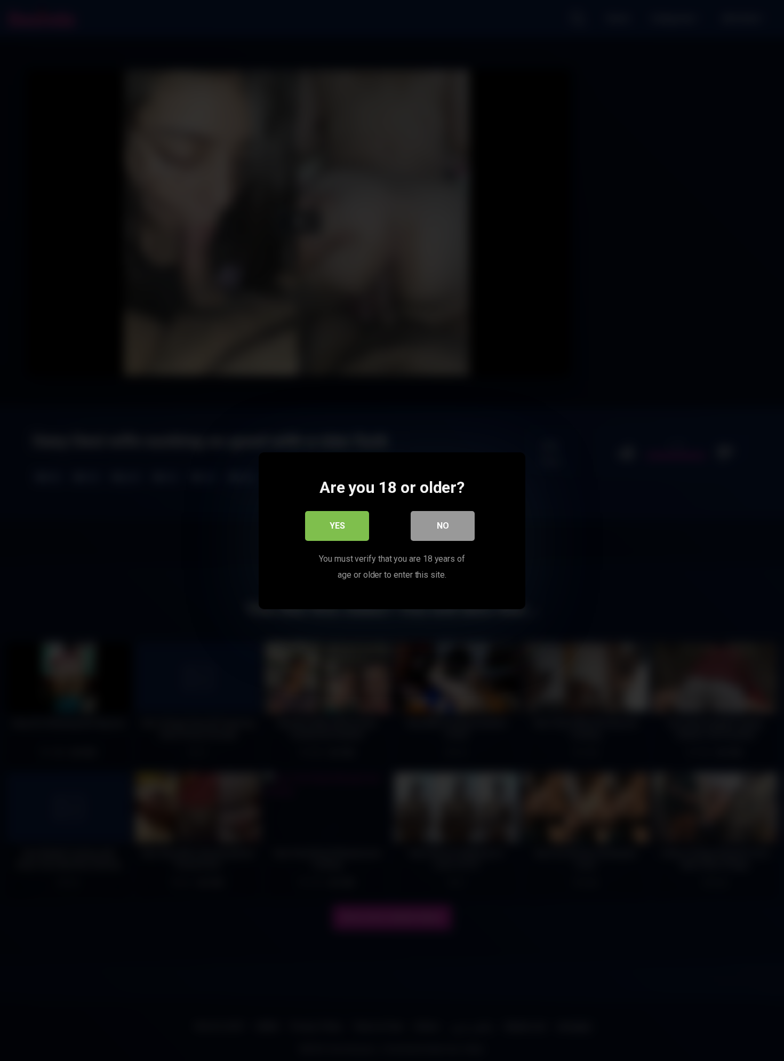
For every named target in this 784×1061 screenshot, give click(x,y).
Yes (337, 525)
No (443, 525)
